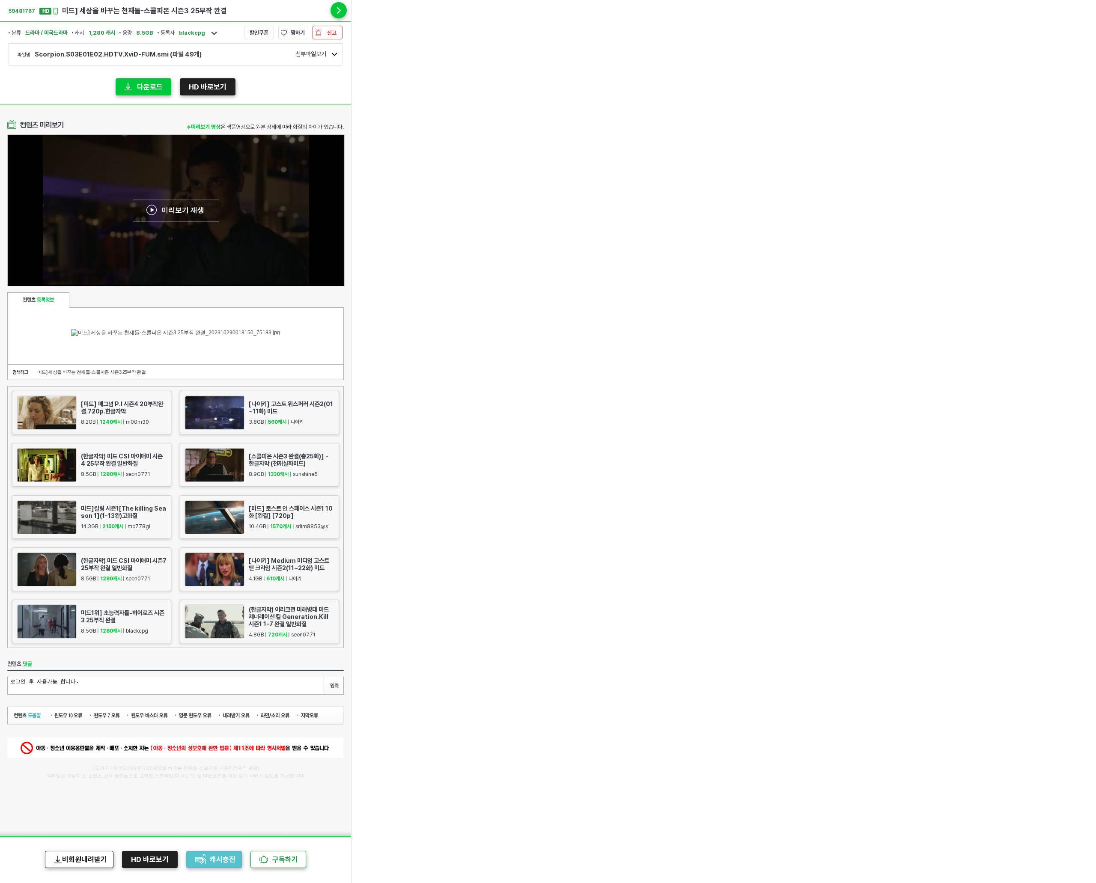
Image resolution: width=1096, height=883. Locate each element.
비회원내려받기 (84, 859)
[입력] (333, 686)
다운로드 (150, 87)
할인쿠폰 (259, 33)
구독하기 (285, 859)
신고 (332, 33)
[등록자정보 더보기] (214, 33)
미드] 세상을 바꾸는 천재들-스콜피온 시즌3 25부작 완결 (91, 372)
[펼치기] (339, 10)
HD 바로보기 (207, 87)
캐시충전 (222, 859)
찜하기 (298, 33)
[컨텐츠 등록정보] (38, 300)
